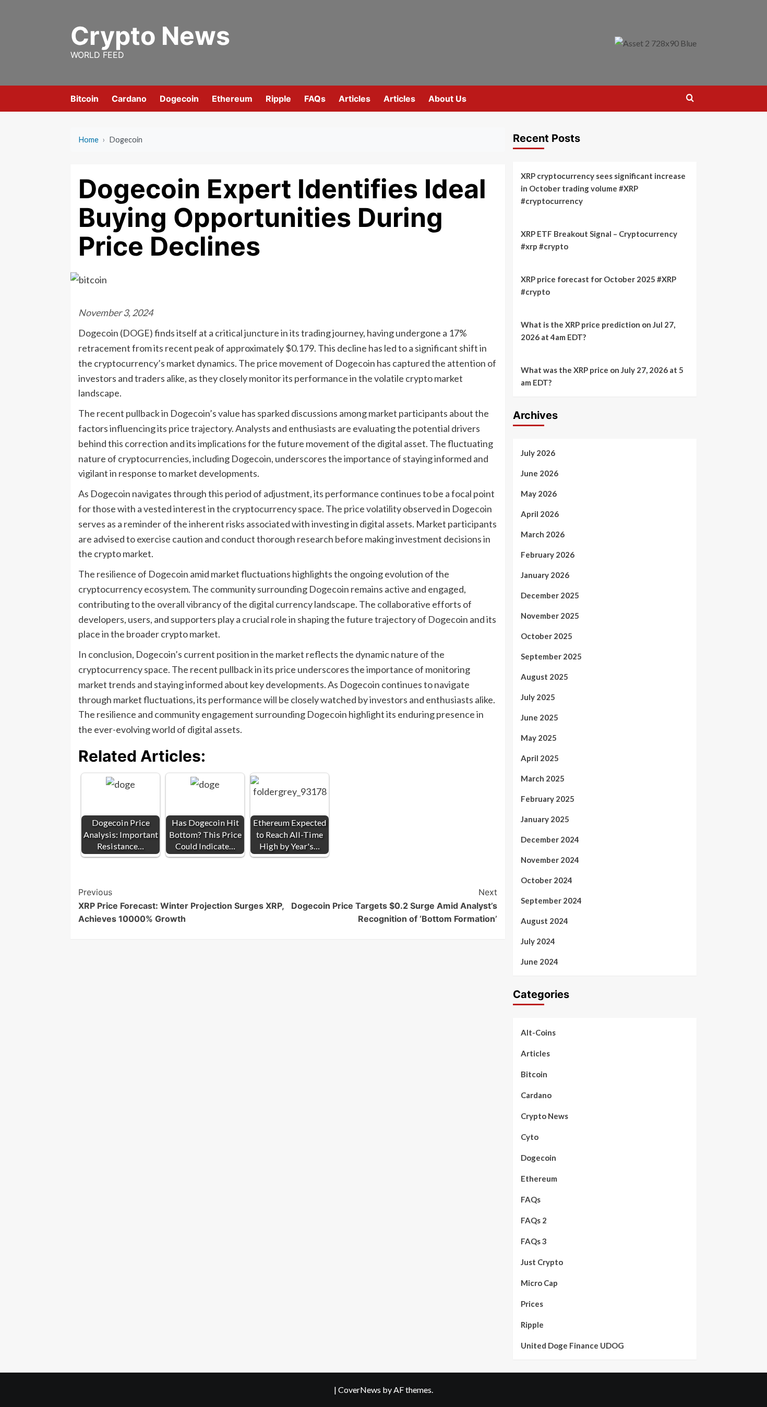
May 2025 (539, 737)
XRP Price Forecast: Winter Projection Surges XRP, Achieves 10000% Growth (181, 905)
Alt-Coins (538, 1032)
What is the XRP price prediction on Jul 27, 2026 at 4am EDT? (598, 331)
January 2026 (545, 575)
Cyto (529, 1136)
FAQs (315, 98)
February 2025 (547, 798)
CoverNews (359, 1389)
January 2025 (545, 819)
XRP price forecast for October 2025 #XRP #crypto (598, 285)
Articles (354, 98)
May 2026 (539, 493)
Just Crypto (542, 1262)
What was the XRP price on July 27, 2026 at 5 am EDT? (602, 376)
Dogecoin (179, 98)
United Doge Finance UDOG (572, 1345)
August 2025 (544, 676)
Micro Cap (539, 1283)
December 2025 (550, 595)
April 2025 (540, 758)
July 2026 (538, 453)
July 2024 (538, 941)
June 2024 (539, 961)
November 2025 (550, 615)
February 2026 (547, 554)
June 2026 (539, 473)
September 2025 (551, 656)
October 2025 (546, 636)
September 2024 (551, 900)
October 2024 (546, 880)
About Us (447, 98)
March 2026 (543, 534)
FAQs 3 (534, 1241)
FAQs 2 (534, 1220)
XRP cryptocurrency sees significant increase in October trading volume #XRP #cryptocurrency (603, 188)
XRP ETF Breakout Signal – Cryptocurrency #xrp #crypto (599, 240)
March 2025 (543, 778)
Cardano (129, 98)
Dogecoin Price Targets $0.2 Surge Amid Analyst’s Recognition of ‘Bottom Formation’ (394, 905)
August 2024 (544, 920)
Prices (532, 1303)
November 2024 (550, 859)
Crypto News (150, 35)
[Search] (690, 98)
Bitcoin (84, 98)
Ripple (278, 98)
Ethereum (232, 98)
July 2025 (538, 697)
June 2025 (539, 717)
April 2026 (540, 514)
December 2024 (550, 839)
